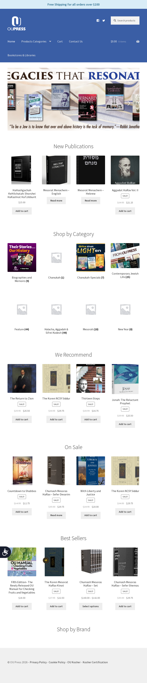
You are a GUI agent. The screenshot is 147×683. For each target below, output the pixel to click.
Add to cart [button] (22, 211)
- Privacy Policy (37, 662)
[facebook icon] (96, 20)
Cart (60, 41)
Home (11, 41)
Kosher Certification (95, 662)
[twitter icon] (102, 20)
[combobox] (125, 20)
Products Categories (33, 41)
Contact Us (76, 41)
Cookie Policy (57, 662)
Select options (90, 606)
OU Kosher (73, 662)
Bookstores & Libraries (21, 55)
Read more (56, 200)
